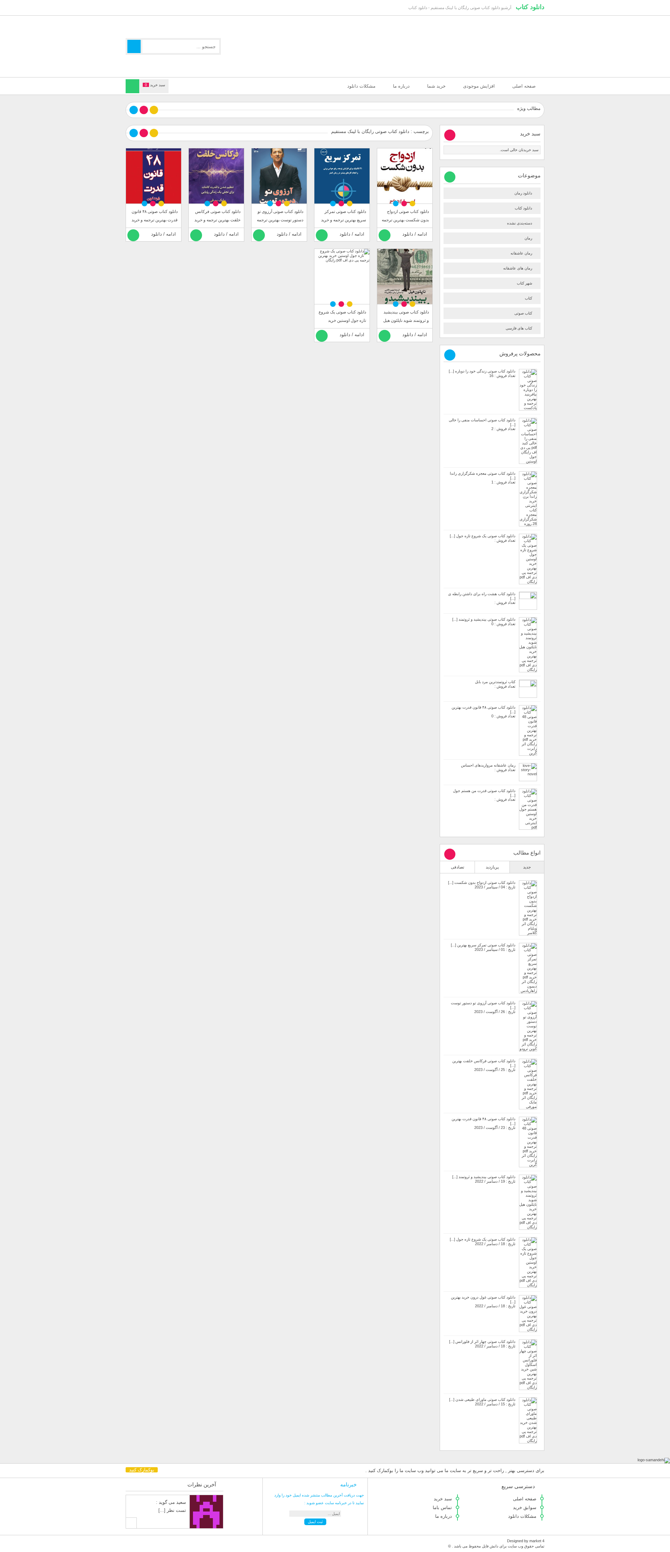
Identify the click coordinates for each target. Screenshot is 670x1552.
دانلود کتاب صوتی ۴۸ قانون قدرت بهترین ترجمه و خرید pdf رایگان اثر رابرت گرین (155, 220)
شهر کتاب (524, 283)
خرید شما (436, 86)
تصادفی (457, 867)
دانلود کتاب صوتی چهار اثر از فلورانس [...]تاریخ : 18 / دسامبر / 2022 (482, 1343)
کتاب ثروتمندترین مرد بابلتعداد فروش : (495, 684)
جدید (527, 867)
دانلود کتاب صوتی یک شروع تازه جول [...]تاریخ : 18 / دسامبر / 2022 (482, 1241)
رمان (528, 238)
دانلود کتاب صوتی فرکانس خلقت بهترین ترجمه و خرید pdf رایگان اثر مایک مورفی (217, 220)
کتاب (528, 298)
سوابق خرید (524, 1507)
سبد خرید (443, 1498)
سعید (181, 1502)
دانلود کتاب (530, 6)
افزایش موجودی (479, 86)
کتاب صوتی (523, 313)
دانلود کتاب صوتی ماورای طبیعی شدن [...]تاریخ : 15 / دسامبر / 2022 (482, 1401)
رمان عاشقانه (521, 253)
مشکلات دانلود (361, 86)
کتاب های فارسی (519, 328)
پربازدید (492, 867)
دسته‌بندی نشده (519, 223)
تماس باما (442, 1507)
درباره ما (401, 86)
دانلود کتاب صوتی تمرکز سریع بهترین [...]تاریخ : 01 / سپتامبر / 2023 (483, 947)
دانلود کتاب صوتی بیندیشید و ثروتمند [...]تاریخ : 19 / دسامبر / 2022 (483, 1179)
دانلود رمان (523, 193)
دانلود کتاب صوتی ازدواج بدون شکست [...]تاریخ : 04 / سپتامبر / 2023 (481, 884)
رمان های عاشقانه (517, 268)
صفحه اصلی (524, 86)
